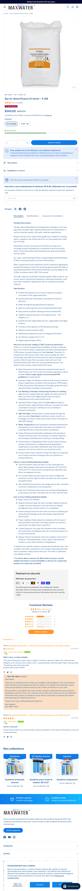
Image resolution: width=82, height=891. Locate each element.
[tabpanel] (41, 393)
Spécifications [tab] (33, 216)
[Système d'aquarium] (67, 765)
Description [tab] (18, 216)
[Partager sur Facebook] (20, 209)
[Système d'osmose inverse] (15, 765)
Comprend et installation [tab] (52, 216)
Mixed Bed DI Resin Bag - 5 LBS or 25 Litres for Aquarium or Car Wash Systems (39, 645)
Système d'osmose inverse (14, 781)
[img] (8, 649)
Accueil (5, 13)
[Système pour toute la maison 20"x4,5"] (41, 765)
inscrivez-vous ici (50, 2)
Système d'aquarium (67, 779)
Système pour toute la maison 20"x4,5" (41, 781)
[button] (77, 7)
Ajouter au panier (54, 143)
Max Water (8, 95)
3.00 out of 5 (47, 609)
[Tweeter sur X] (15, 209)
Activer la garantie (13, 830)
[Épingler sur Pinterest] (24, 209)
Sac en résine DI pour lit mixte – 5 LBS (21, 13)
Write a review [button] (41, 632)
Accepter (40, 885)
